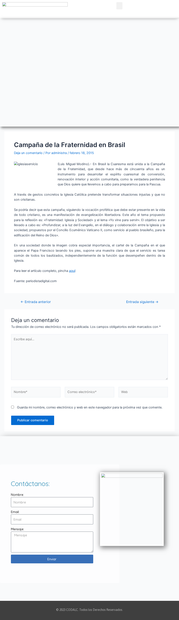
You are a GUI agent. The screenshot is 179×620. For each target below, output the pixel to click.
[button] (119, 5)
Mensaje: (17, 529)
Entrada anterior (36, 302)
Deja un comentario (28, 153)
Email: (15, 512)
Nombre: (17, 495)
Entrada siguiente (142, 302)
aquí (72, 271)
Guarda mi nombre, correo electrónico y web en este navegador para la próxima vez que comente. (89, 407)
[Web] (143, 393)
